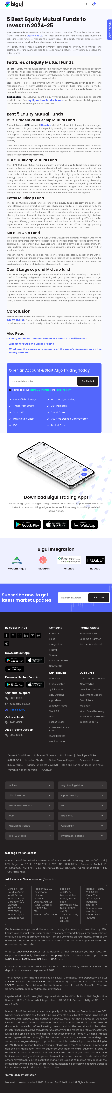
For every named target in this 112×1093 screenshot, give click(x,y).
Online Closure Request (62, 760)
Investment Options (91, 695)
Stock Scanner (57, 741)
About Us (54, 633)
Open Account (109, 29)
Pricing (53, 649)
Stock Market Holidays (92, 716)
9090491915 (16, 735)
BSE (39, 959)
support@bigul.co (20, 704)
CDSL (54, 959)
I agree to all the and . (41, 389)
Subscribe (99, 597)
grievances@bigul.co (29, 951)
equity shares (34, 35)
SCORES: (10, 981)
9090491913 (16, 698)
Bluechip (45, 125)
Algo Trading (87, 684)
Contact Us (55, 666)
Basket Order (56, 722)
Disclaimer (66, 755)
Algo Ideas (55, 700)
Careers (53, 655)
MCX (25, 959)
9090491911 (16, 722)
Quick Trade (56, 689)
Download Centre (90, 689)
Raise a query (17, 709)
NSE (10, 959)
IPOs (51, 716)
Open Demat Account (92, 678)
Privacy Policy (63, 389)
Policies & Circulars (45, 755)
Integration (55, 644)
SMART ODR (14, 760)
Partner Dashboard (91, 644)
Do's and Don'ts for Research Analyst (83, 765)
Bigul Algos (55, 678)
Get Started (88, 381)
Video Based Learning (92, 711)
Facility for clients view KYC (42, 765)
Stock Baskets (57, 736)
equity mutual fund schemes (45, 100)
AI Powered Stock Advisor (59, 729)
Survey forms (15, 765)
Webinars (85, 705)
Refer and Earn (88, 633)
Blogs (52, 639)
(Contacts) (49, 879)
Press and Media (58, 660)
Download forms (89, 760)
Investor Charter (35, 760)
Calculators (86, 700)
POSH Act (46, 770)
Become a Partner (90, 639)
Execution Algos (58, 705)
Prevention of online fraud (22, 770)
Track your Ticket (87, 755)
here (16, 959)
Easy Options (56, 695)
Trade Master (57, 684)
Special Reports (89, 722)
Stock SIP (54, 711)
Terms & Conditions (40, 389)
